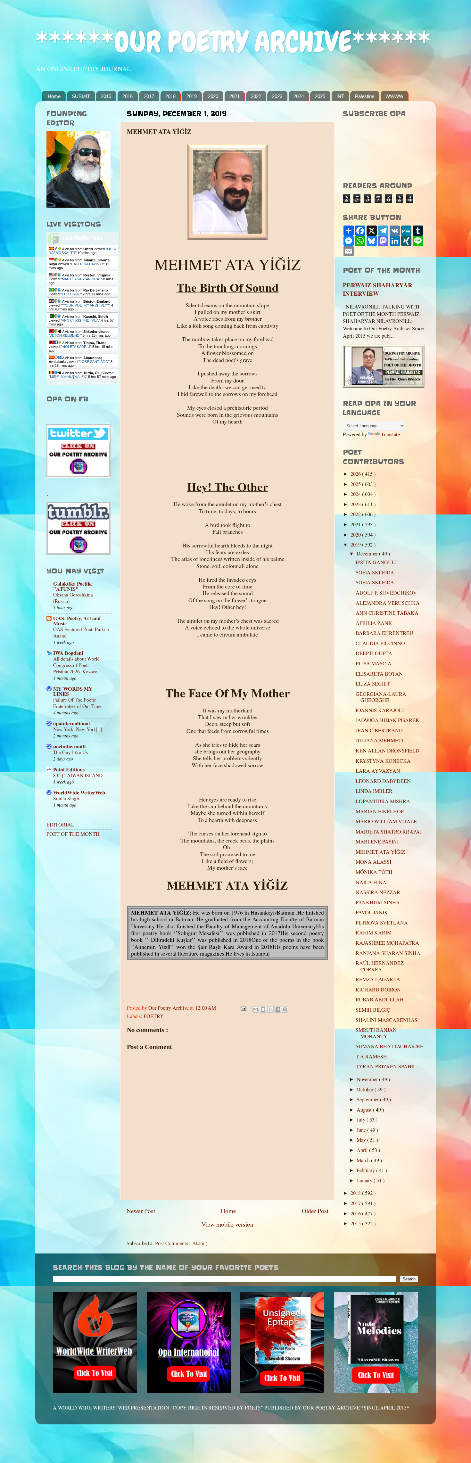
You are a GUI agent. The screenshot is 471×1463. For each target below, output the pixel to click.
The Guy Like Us (70, 752)
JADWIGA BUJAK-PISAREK (387, 720)
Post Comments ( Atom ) (181, 1243)
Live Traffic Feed (82, 238)
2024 (298, 96)
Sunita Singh (66, 798)
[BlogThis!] (263, 1009)
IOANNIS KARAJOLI (380, 710)
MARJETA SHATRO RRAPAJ (389, 831)
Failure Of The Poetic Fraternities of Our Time (77, 702)
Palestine (364, 96)
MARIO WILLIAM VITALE (386, 821)
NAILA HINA (371, 882)
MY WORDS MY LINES (73, 691)
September (368, 1099)
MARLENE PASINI (377, 841)
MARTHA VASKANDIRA (80, 279)
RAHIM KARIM (374, 932)
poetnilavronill (69, 746)
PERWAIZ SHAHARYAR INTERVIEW (377, 289)
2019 (191, 96)
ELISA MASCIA (374, 663)
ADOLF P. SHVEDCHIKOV (386, 592)
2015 (106, 96)
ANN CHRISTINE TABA (80, 320)
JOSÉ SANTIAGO (94, 362)
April (363, 1150)
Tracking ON (100, 382)
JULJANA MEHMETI (379, 740)
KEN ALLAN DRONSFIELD (387, 750)
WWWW (394, 96)
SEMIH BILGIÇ (373, 1009)
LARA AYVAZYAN (378, 770)
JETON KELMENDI (65, 335)
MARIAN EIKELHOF (380, 811)
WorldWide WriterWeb (79, 792)
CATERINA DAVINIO (87, 264)
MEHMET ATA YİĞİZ (380, 851)
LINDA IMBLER (374, 790)
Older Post (315, 1210)
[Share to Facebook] (278, 1009)
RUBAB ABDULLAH (380, 999)
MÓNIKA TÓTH (374, 871)
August (365, 1109)
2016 (127, 96)
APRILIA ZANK (374, 623)
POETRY (154, 1016)
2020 (213, 96)
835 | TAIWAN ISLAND (78, 775)
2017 (149, 96)
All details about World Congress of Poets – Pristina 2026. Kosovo (76, 665)
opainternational (71, 723)
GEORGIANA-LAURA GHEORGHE (381, 696)
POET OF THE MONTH (73, 833)
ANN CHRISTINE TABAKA (387, 612)
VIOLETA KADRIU (76, 347)
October (366, 1089)
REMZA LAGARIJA (378, 979)
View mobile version (227, 1224)
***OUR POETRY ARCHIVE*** (85, 305)
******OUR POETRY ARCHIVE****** (233, 41)
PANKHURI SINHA (378, 902)
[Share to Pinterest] (285, 1009)
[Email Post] (243, 1007)
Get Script (62, 382)
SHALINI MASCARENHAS (386, 1019)
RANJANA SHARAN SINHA (388, 953)
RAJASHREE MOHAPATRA (387, 942)
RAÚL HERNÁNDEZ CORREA (380, 966)
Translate (390, 434)
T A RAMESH (371, 1056)
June (362, 1129)
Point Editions (69, 769)
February (366, 1170)
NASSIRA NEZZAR (378, 892)
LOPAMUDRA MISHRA (383, 801)
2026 (356, 473)
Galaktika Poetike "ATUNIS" (73, 586)
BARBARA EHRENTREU (384, 633)
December (368, 553)
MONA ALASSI (373, 861)
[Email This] (255, 1009)
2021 (234, 96)
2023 (277, 96)
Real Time (80, 382)
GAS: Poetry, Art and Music (77, 620)
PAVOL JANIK (372, 912)
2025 (320, 96)
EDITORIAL (71, 294)
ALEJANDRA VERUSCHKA (388, 602)
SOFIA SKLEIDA (375, 572)
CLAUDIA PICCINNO (380, 643)
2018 (170, 96)
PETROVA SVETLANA (382, 922)
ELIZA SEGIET (373, 683)
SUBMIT (81, 96)
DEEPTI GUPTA (374, 653)
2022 (256, 96)
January (365, 1180)
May (362, 1139)
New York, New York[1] (77, 729)
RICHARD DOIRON (378, 989)
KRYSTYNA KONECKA (383, 760)
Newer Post (141, 1210)
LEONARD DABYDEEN (383, 781)
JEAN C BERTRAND (379, 730)
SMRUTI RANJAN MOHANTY (376, 1033)
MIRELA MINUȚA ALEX (68, 377)
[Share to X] (270, 1009)
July (362, 1119)
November (368, 1079)
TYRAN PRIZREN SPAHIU (386, 1066)
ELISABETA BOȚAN (379, 673)
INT (340, 96)
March (364, 1160)
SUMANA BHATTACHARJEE (389, 1046)
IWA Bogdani (68, 653)
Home (54, 96)
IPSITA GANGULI (376, 562)
